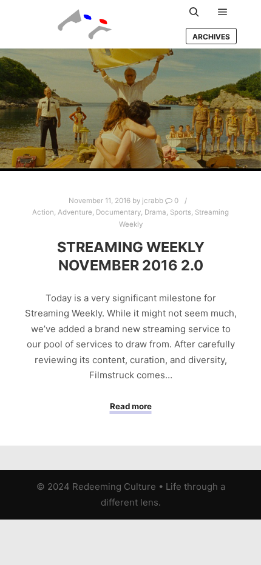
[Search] (194, 12)
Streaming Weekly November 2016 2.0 (131, 256)
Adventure (75, 212)
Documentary (118, 212)
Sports (180, 212)
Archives (211, 36)
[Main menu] (223, 12)
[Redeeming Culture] (85, 24)
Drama (155, 212)
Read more (131, 406)
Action (43, 212)
